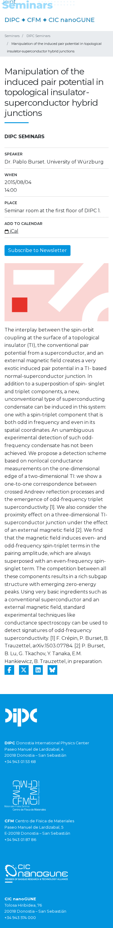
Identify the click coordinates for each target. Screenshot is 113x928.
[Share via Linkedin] (38, 670)
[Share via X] (24, 670)
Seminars (12, 36)
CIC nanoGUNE (72, 19)
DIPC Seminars (38, 36)
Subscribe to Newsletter (37, 250)
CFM (34, 19)
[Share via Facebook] (9, 670)
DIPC (12, 19)
